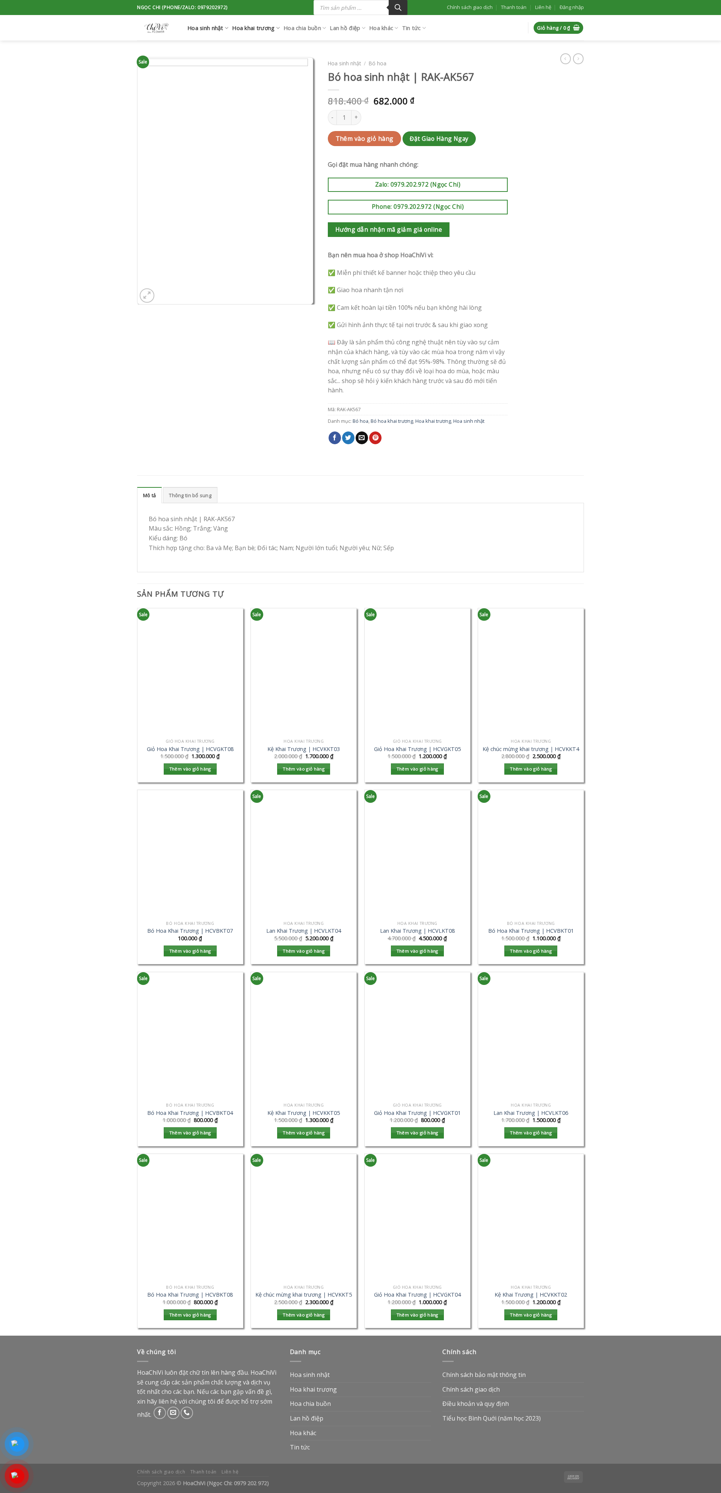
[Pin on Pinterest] (375, 437)
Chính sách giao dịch (470, 7)
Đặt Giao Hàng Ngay (439, 138)
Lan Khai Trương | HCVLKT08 (417, 930)
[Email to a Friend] (362, 437)
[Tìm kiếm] (398, 7)
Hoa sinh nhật (205, 28)
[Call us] (187, 1413)
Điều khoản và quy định (475, 1403)
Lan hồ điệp (345, 28)
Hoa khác (381, 28)
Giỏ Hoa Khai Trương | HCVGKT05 (417, 749)
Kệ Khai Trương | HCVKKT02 (531, 1294)
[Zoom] (147, 295)
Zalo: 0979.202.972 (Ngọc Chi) (418, 184)
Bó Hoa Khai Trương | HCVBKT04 (190, 1113)
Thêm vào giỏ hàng (365, 138)
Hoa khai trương (253, 28)
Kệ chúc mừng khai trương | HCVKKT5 (303, 1294)
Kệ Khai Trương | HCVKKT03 (303, 749)
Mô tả (149, 495)
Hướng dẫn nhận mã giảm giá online (388, 229)
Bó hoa (377, 63)
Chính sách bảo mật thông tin (484, 1375)
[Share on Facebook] (335, 437)
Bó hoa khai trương (392, 421)
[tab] (149, 495)
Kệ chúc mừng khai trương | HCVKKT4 (531, 749)
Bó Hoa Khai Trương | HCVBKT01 (531, 930)
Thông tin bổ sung (190, 495)
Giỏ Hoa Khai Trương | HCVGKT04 (417, 1294)
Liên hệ (543, 7)
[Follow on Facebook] (160, 1413)
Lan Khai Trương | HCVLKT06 (530, 1113)
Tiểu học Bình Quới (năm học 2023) (491, 1418)
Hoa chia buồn (302, 28)
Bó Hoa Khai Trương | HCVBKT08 (190, 1294)
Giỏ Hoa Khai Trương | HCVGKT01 (417, 1113)
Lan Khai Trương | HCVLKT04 (303, 930)
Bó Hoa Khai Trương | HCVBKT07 (190, 930)
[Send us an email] (173, 1413)
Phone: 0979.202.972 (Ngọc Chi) (418, 206)
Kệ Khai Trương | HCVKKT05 (303, 1113)
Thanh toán (513, 7)
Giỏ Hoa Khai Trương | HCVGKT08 (190, 749)
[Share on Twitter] (348, 437)
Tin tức (411, 28)
